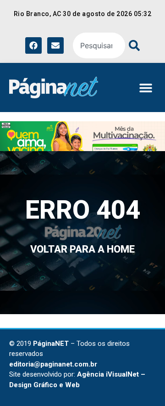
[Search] (132, 45)
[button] (145, 87)
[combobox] (99, 45)
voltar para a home (82, 249)
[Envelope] (55, 45)
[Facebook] (33, 45)
